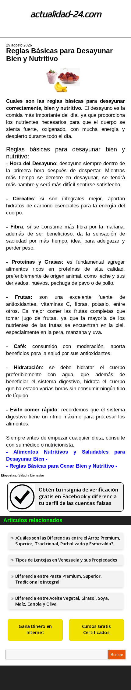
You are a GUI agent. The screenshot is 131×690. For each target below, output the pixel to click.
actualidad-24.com (65, 14)
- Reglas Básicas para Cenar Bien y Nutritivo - (61, 466)
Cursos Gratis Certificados (96, 629)
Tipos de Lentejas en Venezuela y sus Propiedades (66, 560)
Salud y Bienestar (31, 475)
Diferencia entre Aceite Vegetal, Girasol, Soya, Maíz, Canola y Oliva (62, 601)
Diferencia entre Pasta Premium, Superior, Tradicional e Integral (58, 579)
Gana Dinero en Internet (35, 629)
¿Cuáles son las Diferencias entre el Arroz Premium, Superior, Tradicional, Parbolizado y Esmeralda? (67, 541)
